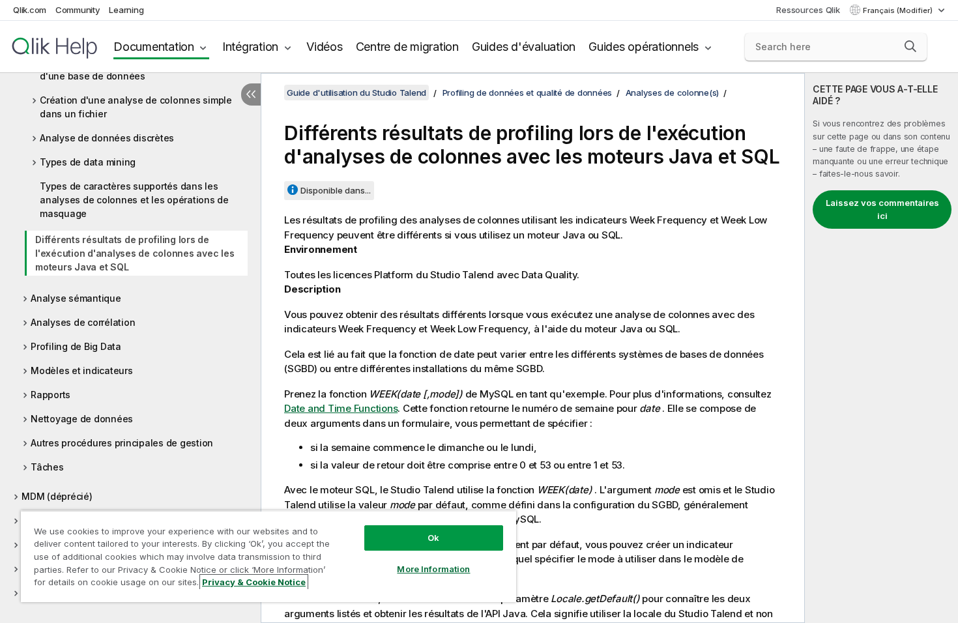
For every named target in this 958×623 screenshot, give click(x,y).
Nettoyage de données (82, 418)
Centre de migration (407, 46)
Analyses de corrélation (83, 322)
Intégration (250, 46)
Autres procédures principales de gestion (122, 442)
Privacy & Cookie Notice (254, 582)
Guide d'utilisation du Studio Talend (356, 92)
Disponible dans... (335, 190)
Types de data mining (88, 161)
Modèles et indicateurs (82, 370)
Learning (126, 10)
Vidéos (324, 46)
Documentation (153, 46)
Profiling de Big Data (76, 346)
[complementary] (881, 348)
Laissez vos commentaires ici (882, 209)
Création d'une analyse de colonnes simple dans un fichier (136, 106)
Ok (433, 537)
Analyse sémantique (76, 298)
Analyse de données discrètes (107, 137)
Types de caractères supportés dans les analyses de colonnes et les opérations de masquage (134, 200)
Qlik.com (29, 10)
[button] (910, 46)
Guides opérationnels (643, 46)
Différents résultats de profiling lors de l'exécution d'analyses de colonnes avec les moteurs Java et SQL (134, 253)
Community (77, 10)
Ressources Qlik (807, 10)
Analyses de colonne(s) (672, 92)
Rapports (50, 394)
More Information (433, 569)
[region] (268, 556)
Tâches (47, 466)
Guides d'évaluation (523, 46)
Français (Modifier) (899, 10)
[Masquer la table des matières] (251, 94)
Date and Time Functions (341, 408)
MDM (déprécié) (57, 496)
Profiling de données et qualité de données (528, 92)
